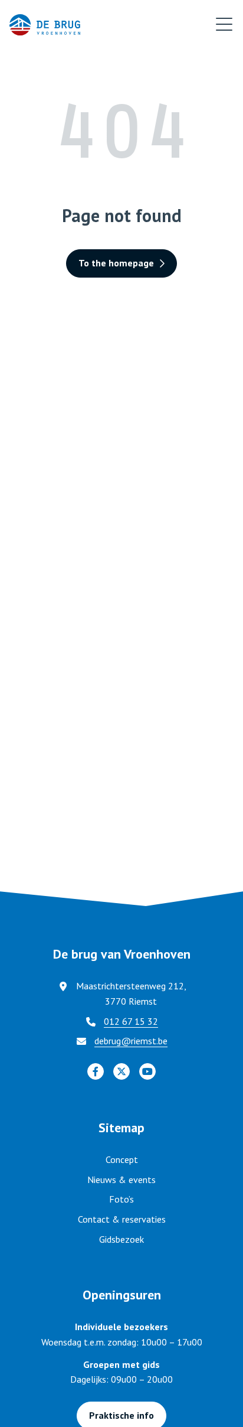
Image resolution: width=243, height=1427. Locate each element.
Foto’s (121, 1199)
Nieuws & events (121, 1179)
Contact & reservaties (122, 1219)
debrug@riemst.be (131, 1041)
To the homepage (116, 263)
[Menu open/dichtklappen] (224, 24)
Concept (122, 1159)
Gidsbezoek (121, 1239)
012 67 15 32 (131, 1021)
